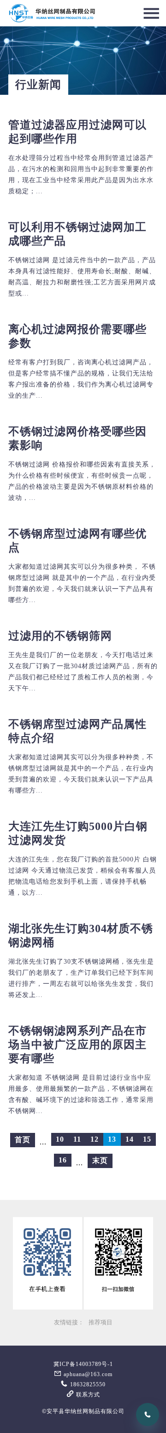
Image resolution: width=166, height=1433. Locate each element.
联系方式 (87, 1394)
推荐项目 (101, 1322)
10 (60, 1139)
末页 (100, 1160)
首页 (22, 1140)
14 (129, 1139)
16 (63, 1160)
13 (112, 1139)
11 (77, 1139)
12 (94, 1139)
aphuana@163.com (87, 1374)
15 (147, 1139)
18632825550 (87, 1384)
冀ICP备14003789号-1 (83, 1364)
